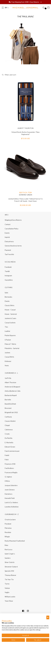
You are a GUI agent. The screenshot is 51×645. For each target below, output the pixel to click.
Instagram (8, 276)
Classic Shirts (9, 305)
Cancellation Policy (11, 229)
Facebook (8, 267)
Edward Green (10, 447)
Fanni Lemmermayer (12, 451)
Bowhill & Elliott (10, 404)
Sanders (8, 558)
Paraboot (8, 524)
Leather (7, 331)
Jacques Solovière (11, 485)
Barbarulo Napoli (11, 395)
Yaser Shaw (9, 601)
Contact (7, 224)
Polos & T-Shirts (10, 344)
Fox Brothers (9, 468)
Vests (7, 365)
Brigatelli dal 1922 (11, 412)
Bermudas (8, 297)
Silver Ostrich (9, 562)
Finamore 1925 (10, 464)
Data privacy (9, 241)
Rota (6, 545)
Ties (6, 327)
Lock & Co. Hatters (11, 502)
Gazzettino (9, 280)
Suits (6, 293)
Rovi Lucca (8, 549)
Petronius (8, 528)
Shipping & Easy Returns (13, 220)
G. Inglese (8, 477)
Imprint (7, 237)
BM (6, 8)
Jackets (7, 353)
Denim (7, 301)
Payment (8, 250)
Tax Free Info (9, 254)
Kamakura (8, 494)
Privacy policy (7, 621)
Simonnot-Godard (11, 567)
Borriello (8, 400)
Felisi (7, 460)
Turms (7, 584)
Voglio (7, 592)
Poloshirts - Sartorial (12, 348)
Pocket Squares (10, 335)
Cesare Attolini (10, 421)
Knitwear (8, 361)
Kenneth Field (10, 498)
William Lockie (10, 597)
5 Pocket (8, 340)
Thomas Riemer (10, 575)
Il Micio (7, 481)
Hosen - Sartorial (11, 314)
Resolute (8, 532)
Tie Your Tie (9, 579)
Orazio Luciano (10, 519)
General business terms (13, 246)
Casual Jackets (10, 323)
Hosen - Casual (10, 310)
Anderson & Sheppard (12, 387)
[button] (2, 7)
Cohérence (9, 430)
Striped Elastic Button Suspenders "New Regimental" (25, 133)
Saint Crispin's (10, 554)
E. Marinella (9, 442)
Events (7, 233)
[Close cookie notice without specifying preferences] (47, 617)
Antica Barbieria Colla (12, 391)
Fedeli (7, 455)
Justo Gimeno (9, 490)
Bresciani (8, 408)
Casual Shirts (9, 357)
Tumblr (7, 271)
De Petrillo (8, 438)
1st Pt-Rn (8, 378)
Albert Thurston (10, 382)
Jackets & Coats (10, 318)
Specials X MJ (9, 571)
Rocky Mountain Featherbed (15, 541)
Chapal (7, 425)
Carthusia (8, 417)
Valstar (7, 588)
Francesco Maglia (11, 472)
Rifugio (7, 537)
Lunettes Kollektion (12, 507)
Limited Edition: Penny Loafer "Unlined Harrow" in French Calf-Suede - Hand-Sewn (25, 200)
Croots (7, 434)
